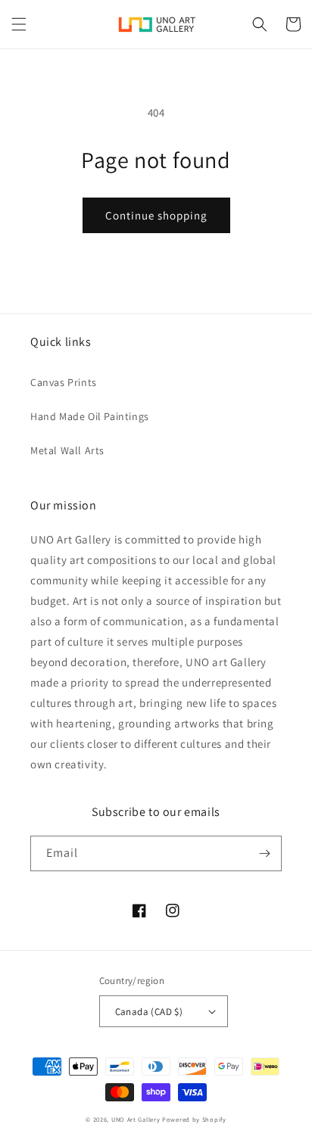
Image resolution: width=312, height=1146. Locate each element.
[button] (19, 24)
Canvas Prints (63, 382)
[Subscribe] (264, 853)
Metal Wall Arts (67, 450)
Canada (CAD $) (149, 1011)
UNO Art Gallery (136, 1119)
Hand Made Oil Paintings (89, 416)
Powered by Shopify (194, 1119)
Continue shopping (156, 215)
